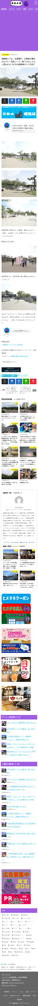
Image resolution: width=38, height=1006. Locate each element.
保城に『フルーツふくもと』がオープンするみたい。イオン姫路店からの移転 (21, 745)
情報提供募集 (27, 995)
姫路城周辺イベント (18, 938)
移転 (22, 948)
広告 (34, 995)
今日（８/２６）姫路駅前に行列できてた (21, 722)
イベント (11, 9)
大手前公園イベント (18, 935)
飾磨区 (28, 952)
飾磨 (11, 952)
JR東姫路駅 (15, 915)
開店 (5, 952)
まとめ (5, 995)
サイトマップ (6, 974)
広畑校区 (12, 945)
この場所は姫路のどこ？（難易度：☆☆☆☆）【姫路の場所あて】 (20, 738)
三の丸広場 (7, 932)
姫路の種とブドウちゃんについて (13, 983)
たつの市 (16, 918)
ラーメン (23, 928)
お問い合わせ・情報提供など (11, 980)
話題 (24, 9)
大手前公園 (7, 935)
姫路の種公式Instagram (19, 356)
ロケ (30, 928)
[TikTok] (31, 542)
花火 (28, 948)
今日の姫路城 (5, 54)
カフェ (14, 921)
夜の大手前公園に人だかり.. (17, 806)
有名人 (20, 945)
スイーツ (14, 925)
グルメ (19, 9)
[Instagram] (15, 542)
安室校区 (6, 942)
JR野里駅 (25, 915)
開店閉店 (4, 9)
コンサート (30, 921)
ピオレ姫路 (7, 928)
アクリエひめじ (27, 918)
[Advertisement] (19, 31)
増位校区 (26, 932)
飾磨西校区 (7, 955)
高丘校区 (15, 955)
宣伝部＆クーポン (15, 995)
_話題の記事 (7, 918)
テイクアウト (24, 925)
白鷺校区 (14, 948)
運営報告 (19, 999)
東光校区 (28, 945)
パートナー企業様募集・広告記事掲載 (14, 977)
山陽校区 (21, 942)
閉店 (34, 948)
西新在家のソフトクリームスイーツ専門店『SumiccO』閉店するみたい (21, 753)
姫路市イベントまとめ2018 (13, 344)
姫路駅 (29, 938)
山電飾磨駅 (31, 942)
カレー (21, 921)
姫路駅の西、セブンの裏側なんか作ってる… (21, 845)
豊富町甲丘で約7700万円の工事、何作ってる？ (21, 835)
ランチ (15, 928)
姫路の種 (15, 1003)
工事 (5, 945)
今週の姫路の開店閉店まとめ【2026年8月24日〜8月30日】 (21, 825)
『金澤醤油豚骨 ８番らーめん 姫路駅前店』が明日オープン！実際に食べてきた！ (18, 857)
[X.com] (7, 542)
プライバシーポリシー (9, 985)
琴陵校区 (6, 948)
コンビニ (6, 925)
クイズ (30, 9)
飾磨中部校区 (19, 952)
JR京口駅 (6, 915)
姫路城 (29, 935)
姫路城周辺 (7, 938)
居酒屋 (14, 942)
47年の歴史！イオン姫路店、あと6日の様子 (21, 730)
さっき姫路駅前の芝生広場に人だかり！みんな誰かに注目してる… (21, 788)
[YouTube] (23, 542)
